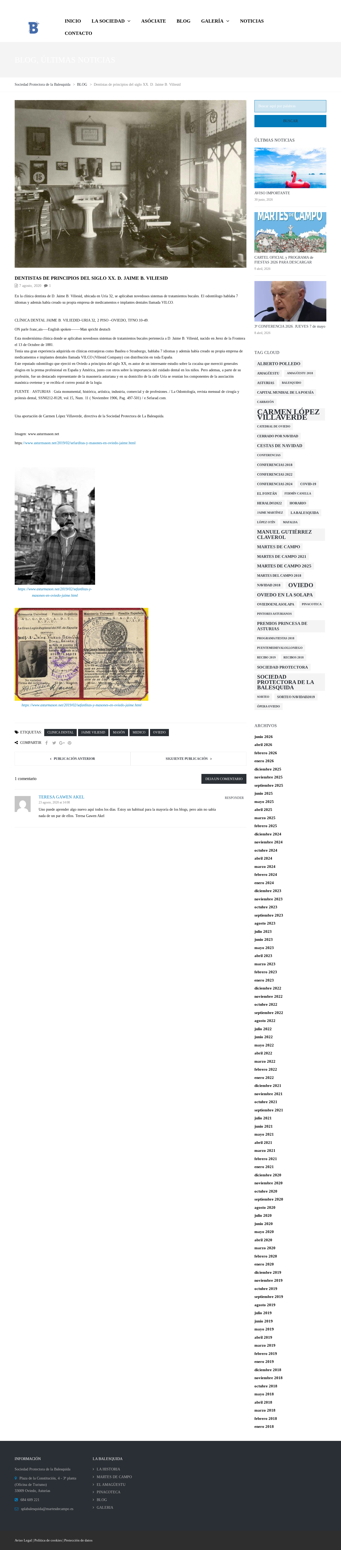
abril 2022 (263, 1053)
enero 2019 (264, 1361)
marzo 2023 (264, 964)
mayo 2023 (264, 948)
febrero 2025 (265, 826)
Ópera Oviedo (268, 706)
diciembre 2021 (267, 1085)
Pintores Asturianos (274, 613)
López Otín (266, 522)
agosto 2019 (264, 1305)
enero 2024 (264, 883)
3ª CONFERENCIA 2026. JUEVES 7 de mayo (289, 326)
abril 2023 (263, 956)
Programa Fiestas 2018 (275, 638)
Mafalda (290, 522)
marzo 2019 (264, 1345)
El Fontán (267, 494)
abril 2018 (263, 1402)
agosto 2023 (264, 923)
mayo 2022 (264, 1045)
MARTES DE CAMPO (114, 1477)
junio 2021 (263, 1126)
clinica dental (60, 732)
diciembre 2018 (267, 1370)
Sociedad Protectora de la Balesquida (285, 682)
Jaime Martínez (270, 512)
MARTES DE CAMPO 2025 (284, 565)
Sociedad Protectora (282, 667)
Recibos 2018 (293, 657)
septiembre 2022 (268, 1013)
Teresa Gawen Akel (61, 797)
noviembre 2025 (268, 777)
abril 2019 (263, 1337)
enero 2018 (264, 1426)
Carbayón (265, 402)
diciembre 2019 (267, 1272)
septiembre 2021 (268, 1110)
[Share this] (46, 743)
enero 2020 (264, 1264)
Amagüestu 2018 (300, 373)
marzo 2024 (264, 866)
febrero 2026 (265, 753)
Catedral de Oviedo (273, 426)
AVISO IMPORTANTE (272, 193)
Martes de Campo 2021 (281, 556)
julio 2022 (263, 1029)
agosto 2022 (264, 1021)
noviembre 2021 (268, 1094)
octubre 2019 (265, 1289)
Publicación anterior (74, 759)
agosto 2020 (264, 1207)
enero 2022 (264, 1077)
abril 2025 (263, 809)
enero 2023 (264, 980)
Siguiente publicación (187, 759)
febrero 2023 (265, 972)
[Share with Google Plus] (61, 743)
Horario (298, 503)
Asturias (265, 383)
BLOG (102, 1500)
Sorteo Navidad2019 (296, 697)
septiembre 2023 (268, 915)
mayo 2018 (264, 1394)
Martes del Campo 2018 (279, 576)
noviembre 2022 (268, 996)
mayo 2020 (264, 1232)
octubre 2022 (265, 1004)
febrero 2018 (265, 1418)
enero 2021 (264, 1167)
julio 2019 (263, 1313)
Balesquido (291, 382)
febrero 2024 (265, 874)
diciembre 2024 (267, 834)
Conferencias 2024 (275, 484)
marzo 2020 (264, 1248)
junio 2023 (263, 939)
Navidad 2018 (269, 585)
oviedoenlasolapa (275, 604)
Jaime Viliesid (93, 732)
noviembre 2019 (268, 1280)
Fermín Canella (298, 493)
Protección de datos (78, 1540)
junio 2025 (263, 793)
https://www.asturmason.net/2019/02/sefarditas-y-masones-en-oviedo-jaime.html (81, 705)
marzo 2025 (264, 818)
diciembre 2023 (267, 891)
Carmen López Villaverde (288, 414)
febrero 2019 (265, 1353)
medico (139, 732)
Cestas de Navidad (279, 445)
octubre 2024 (265, 850)
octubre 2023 (265, 907)
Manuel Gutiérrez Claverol (284, 534)
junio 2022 (263, 1037)
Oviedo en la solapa (285, 594)
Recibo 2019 (266, 657)
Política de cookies (48, 1540)
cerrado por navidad (277, 436)
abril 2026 (263, 745)
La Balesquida (305, 513)
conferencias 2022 (275, 474)
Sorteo (263, 696)
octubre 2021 (265, 1102)
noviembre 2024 (268, 842)
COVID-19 (308, 484)
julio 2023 (263, 931)
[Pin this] (69, 743)
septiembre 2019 (268, 1297)
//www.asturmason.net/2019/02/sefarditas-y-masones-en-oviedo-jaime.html (79, 443)
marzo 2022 (264, 1061)
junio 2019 (263, 1321)
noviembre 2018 (268, 1378)
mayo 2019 (264, 1329)
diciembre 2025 (267, 769)
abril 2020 (263, 1240)
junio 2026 (263, 737)
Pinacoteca (312, 604)
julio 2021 (263, 1118)
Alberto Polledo (278, 363)
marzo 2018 (264, 1410)
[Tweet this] (54, 743)
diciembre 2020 (267, 1175)
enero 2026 (264, 761)
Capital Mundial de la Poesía (285, 392)
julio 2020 (263, 1215)
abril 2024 (263, 858)
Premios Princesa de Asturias (282, 626)
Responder (234, 798)
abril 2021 (263, 1142)
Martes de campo (278, 547)
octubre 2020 (265, 1191)
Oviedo (159, 732)
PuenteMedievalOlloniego (280, 647)
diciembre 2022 (267, 988)
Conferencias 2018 (275, 465)
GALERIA (105, 1508)
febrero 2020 (265, 1256)
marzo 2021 (264, 1150)
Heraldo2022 (269, 503)
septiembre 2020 (268, 1199)
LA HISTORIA (108, 1469)
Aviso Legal (24, 1540)
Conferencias (269, 455)
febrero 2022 (265, 1069)
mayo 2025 (264, 801)
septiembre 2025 (268, 785)
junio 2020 (263, 1224)
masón (119, 732)
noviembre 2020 (268, 1183)
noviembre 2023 (268, 899)
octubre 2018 (265, 1386)
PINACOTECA (108, 1492)
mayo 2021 (264, 1134)
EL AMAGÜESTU (111, 1485)
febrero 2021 (265, 1159)
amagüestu (268, 373)
